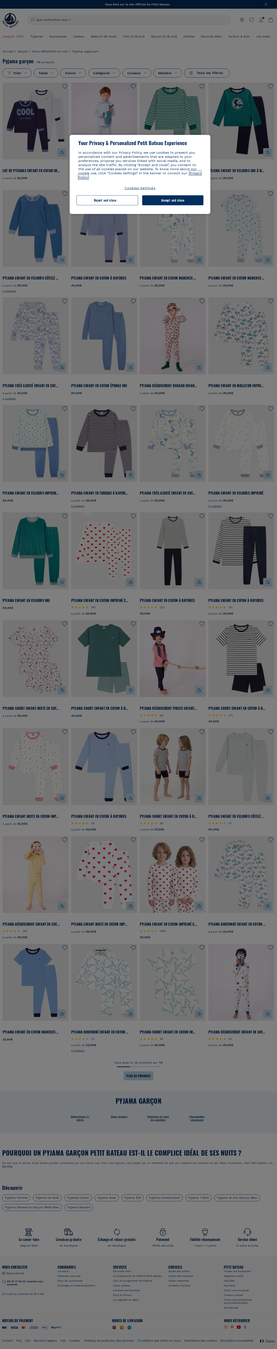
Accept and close (172, 200)
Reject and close (105, 200)
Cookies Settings (140, 188)
